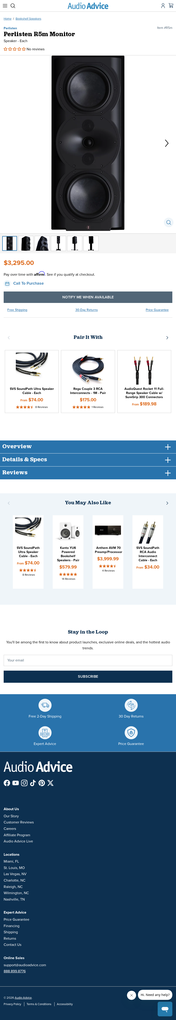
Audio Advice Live (18, 841)
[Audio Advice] (88, 5)
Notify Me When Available (88, 297)
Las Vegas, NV (15, 874)
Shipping (11, 932)
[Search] (15, 6)
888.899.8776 (15, 971)
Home (7, 19)
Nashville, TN (14, 899)
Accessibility (65, 1004)
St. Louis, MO (14, 868)
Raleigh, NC (13, 887)
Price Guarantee (157, 310)
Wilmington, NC (16, 893)
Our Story (11, 816)
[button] (15, 49)
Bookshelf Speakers (28, 19)
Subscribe (88, 676)
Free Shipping (17, 310)
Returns (10, 938)
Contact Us (12, 944)
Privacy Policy (12, 1004)
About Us (11, 809)
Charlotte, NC (14, 880)
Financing (11, 926)
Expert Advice (15, 912)
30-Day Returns (86, 310)
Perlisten (10, 28)
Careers (10, 828)
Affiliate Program (17, 835)
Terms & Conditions (39, 1004)
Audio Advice (23, 998)
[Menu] (5, 6)
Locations (11, 854)
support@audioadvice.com (25, 965)
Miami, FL (11, 861)
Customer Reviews (19, 822)
